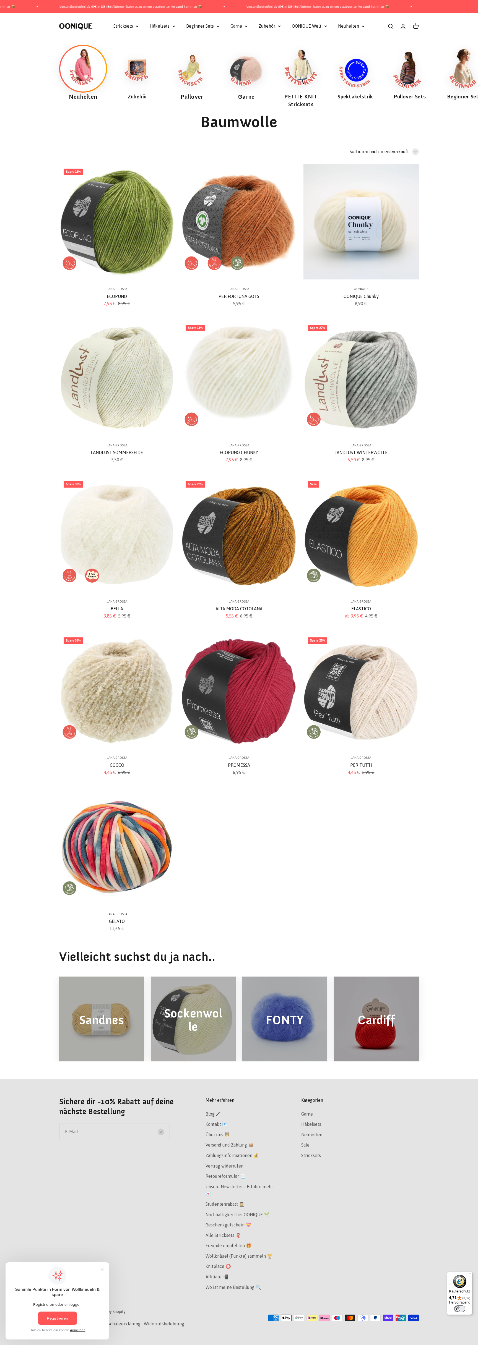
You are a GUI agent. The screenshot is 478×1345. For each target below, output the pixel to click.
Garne (236, 25)
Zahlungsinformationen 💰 (232, 1155)
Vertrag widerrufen (224, 1165)
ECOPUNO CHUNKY (239, 452)
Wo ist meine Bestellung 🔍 (233, 1287)
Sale (305, 1144)
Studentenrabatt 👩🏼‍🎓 (225, 1204)
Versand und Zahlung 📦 (230, 1144)
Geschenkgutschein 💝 (228, 1224)
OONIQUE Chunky (361, 296)
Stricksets (123, 25)
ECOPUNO (117, 296)
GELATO (117, 921)
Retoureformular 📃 (226, 1176)
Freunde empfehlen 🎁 (228, 1245)
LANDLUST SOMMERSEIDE (117, 452)
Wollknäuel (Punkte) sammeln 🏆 (239, 1256)
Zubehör (267, 25)
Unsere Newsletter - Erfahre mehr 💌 (239, 1190)
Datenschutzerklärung (118, 1323)
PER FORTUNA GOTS (239, 296)
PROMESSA (239, 765)
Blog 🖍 (213, 1113)
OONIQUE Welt (306, 25)
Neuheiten (348, 25)
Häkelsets (160, 25)
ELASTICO (361, 608)
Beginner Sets (200, 25)
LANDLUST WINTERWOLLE (361, 452)
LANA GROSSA (117, 289)
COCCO (117, 765)
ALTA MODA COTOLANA (239, 608)
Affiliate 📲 (217, 1276)
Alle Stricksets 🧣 (223, 1235)
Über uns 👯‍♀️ (218, 1134)
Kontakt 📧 (217, 1124)
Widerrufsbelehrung (164, 1323)
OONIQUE (361, 289)
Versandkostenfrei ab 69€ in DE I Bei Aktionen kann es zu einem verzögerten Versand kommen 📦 (235, 7)
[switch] (459, 1308)
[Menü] (469, 1275)
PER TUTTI (361, 765)
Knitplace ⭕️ (218, 1266)
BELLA (117, 608)
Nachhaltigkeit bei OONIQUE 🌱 (237, 1214)
